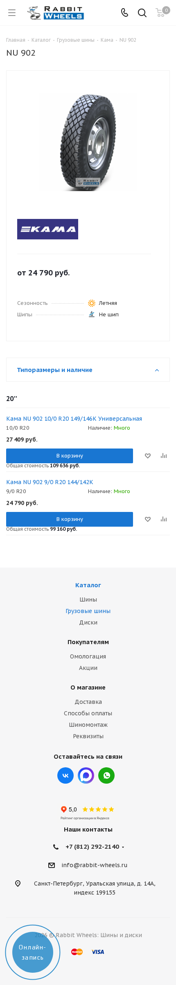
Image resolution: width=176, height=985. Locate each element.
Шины (88, 599)
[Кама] (80, 229)
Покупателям (88, 642)
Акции (88, 668)
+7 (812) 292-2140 (92, 846)
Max (86, 775)
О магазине (88, 687)
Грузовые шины (88, 611)
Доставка (88, 702)
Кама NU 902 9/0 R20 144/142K (49, 482)
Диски (88, 622)
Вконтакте (65, 775)
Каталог (88, 585)
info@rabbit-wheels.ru (94, 865)
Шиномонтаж (88, 724)
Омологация (88, 656)
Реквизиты (88, 736)
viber (106, 775)
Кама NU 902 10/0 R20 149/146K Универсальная (74, 418)
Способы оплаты (88, 713)
